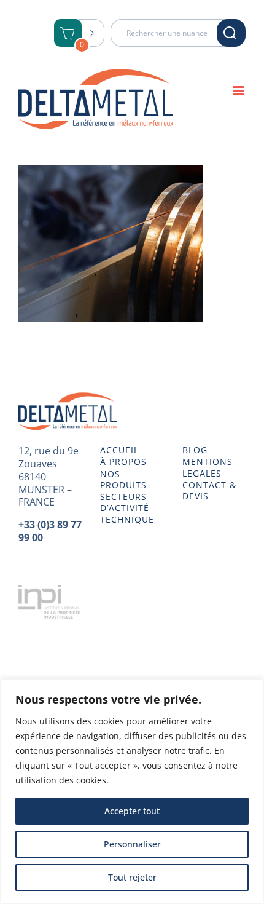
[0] (68, 34)
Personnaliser (132, 844)
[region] (132, 791)
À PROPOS (123, 461)
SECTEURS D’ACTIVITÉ (124, 502)
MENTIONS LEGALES (207, 467)
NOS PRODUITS (123, 480)
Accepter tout (132, 811)
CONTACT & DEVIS (209, 491)
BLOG (195, 450)
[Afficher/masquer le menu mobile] (239, 90)
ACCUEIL (119, 450)
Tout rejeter (132, 877)
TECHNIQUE (127, 519)
